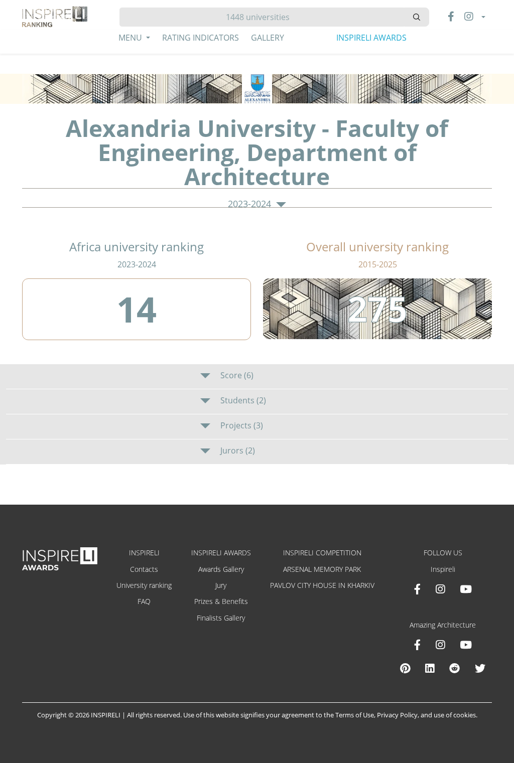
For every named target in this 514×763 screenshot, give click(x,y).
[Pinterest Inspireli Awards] (405, 668)
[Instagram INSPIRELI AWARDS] (440, 589)
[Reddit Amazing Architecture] (454, 668)
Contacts (144, 569)
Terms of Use (354, 714)
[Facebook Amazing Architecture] (417, 645)
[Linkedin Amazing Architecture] (430, 668)
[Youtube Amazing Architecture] (465, 645)
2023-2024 (251, 204)
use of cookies (455, 714)
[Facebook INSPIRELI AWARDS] (417, 589)
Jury (220, 585)
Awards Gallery (221, 569)
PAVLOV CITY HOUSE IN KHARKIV (322, 585)
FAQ (144, 601)
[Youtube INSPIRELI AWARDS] (465, 589)
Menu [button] (131, 37)
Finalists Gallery (221, 618)
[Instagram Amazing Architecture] (440, 645)
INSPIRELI (144, 552)
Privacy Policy (397, 714)
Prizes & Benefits (221, 601)
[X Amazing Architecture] (480, 668)
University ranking (144, 585)
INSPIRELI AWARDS (371, 37)
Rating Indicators (200, 37)
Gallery (267, 37)
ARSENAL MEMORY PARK (322, 569)
